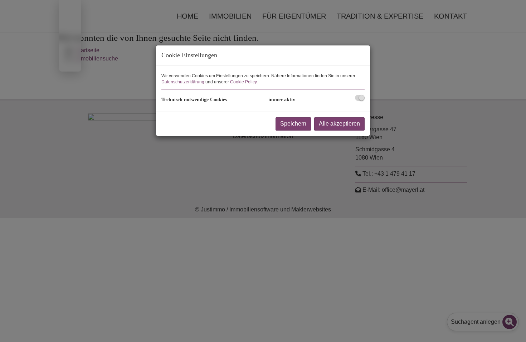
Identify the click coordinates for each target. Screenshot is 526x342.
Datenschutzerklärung (182, 81)
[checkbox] (360, 98)
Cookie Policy (243, 81)
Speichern (293, 124)
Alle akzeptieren (339, 124)
